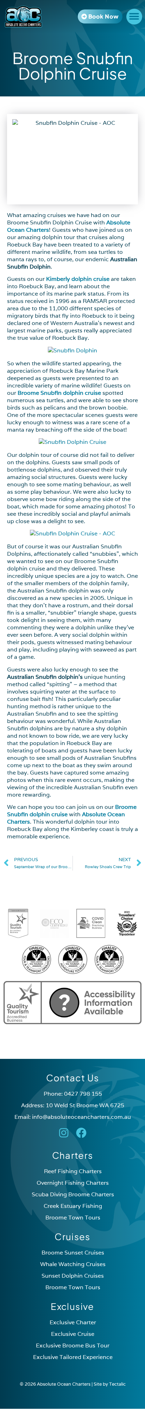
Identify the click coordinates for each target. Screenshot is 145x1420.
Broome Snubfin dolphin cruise (59, 393)
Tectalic (117, 1384)
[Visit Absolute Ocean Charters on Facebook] (81, 1133)
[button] (134, 17)
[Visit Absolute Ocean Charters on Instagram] (63, 1133)
